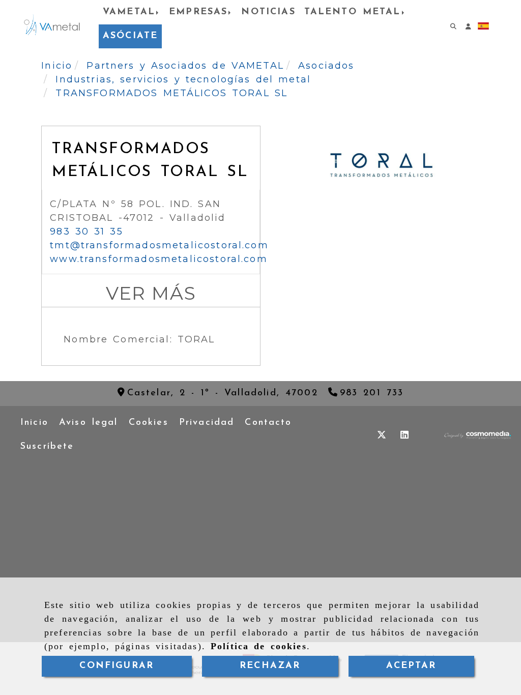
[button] (465, 24)
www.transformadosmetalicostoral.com (159, 259)
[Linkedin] (404, 435)
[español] (483, 25)
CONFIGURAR (116, 666)
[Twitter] (381, 435)
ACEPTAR (411, 666)
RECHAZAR (270, 666)
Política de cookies (259, 646)
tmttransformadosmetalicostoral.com (159, 245)
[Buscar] (450, 24)
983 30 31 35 (86, 231)
